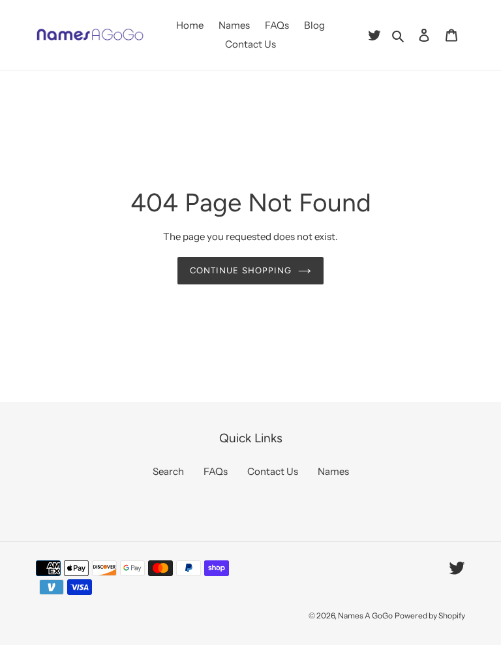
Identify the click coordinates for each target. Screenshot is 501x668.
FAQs (216, 471)
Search (168, 471)
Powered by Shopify (430, 615)
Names (333, 471)
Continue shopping (241, 270)
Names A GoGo (365, 615)
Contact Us (272, 471)
